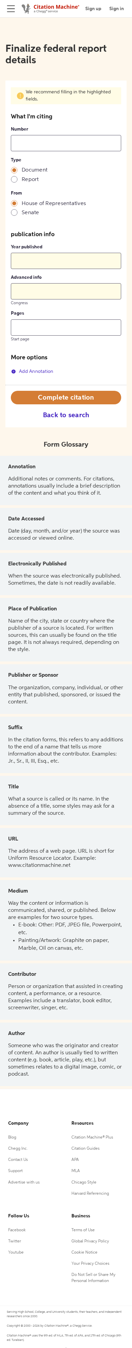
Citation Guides (85, 1149)
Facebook (17, 1230)
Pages (17, 313)
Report (30, 179)
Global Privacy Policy (90, 1241)
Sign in (116, 8)
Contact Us (18, 1160)
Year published (26, 247)
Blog (12, 1138)
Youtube (16, 1253)
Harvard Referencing (90, 1194)
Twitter (14, 1241)
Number (19, 129)
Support (15, 1171)
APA (75, 1160)
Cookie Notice (84, 1253)
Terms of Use (83, 1230)
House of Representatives (54, 203)
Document (34, 170)
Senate (30, 213)
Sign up (93, 8)
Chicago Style (83, 1183)
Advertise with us (24, 1183)
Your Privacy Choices (90, 1264)
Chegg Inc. (18, 1149)
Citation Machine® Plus (92, 1138)
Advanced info (26, 277)
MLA (75, 1171)
